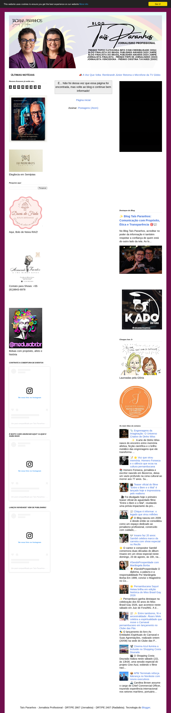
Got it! (158, 3)
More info (83, 4)
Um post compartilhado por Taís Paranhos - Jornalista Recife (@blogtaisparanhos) (43, 423)
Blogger (146, 707)
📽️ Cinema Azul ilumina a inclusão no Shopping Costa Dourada (145, 649)
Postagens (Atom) (88, 108)
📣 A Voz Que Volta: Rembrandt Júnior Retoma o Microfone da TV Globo (108, 75)
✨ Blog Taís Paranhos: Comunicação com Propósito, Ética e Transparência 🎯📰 (139, 220)
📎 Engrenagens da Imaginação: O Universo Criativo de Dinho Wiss (143, 433)
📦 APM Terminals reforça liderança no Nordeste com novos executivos (145, 676)
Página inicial (83, 100)
